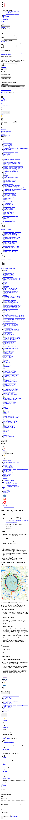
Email (2, 37)
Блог (4, 488)
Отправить (3, 65)
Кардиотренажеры (7, 149)
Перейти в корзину (5, 105)
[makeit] (4, 797)
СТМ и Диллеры (10, 12)
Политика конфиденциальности (8, 791)
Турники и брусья (7, 143)
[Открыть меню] (8, 113)
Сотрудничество (7, 482)
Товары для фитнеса (8, 147)
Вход (2, 27)
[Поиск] (15, 122)
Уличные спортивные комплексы (11, 141)
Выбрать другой (7, 76)
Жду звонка (3, 86)
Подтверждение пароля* (6, 48)
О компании (6, 16)
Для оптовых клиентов (11, 483)
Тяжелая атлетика (7, 145)
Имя (2, 44)
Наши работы (6, 17)
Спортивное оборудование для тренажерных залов (15, 148)
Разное (5, 478)
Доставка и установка (8, 8)
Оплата (5, 771)
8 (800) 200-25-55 (5, 92)
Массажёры (6, 156)
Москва (5, 812)
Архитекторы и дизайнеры (12, 14)
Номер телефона (4, 84)
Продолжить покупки (5, 816)
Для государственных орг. (12, 486)
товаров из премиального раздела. (17, 521)
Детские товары (7, 153)
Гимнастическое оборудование (10, 152)
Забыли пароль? (8, 40)
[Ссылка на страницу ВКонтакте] (15, 2)
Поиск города (4, 804)
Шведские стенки (7, 144)
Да (1, 76)
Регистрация (6, 27)
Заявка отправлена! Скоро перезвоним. (16, 86)
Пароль (2, 38)
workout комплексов (16, 520)
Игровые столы (7, 150)
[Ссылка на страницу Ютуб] (15, 6)
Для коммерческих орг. (11, 485)
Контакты (5, 19)
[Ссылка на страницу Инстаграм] (15, 4)
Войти (2, 24)
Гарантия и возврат (10, 750)
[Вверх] (2, 818)
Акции (5, 720)
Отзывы (5, 15)
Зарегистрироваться (5, 25)
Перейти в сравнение (6, 131)
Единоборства (6, 154)
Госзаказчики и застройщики (13, 11)
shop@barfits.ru (7, 738)
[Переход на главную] (3, 67)
